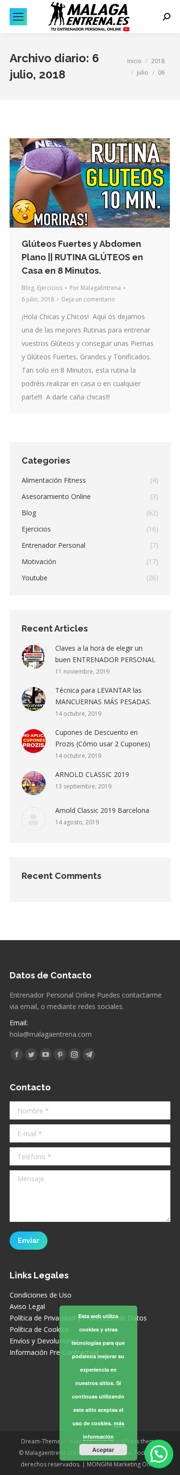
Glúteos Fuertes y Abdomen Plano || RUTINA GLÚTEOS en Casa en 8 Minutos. (82, 257)
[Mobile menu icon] (18, 16)
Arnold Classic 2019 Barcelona (102, 810)
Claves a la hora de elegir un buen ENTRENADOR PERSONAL (105, 653)
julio (142, 72)
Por (95, 288)
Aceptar (103, 1449)
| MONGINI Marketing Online (120, 1464)
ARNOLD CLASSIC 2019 (92, 774)
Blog (28, 288)
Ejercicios (49, 288)
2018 (158, 61)
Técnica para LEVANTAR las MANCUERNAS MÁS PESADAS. (103, 696)
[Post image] (34, 657)
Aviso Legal (27, 1306)
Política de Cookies (39, 1329)
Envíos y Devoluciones (44, 1340)
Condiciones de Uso (41, 1294)
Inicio (134, 61)
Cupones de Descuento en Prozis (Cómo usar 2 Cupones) (102, 738)
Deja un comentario (88, 299)
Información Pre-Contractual (54, 1352)
